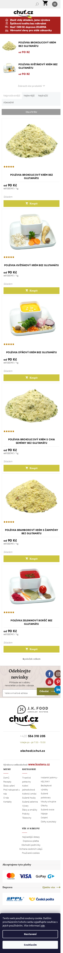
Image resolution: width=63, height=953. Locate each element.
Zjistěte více (48, 887)
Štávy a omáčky (29, 809)
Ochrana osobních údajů (30, 848)
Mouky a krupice (48, 801)
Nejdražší (43, 95)
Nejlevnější (29, 95)
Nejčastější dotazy (31, 836)
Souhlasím (30, 945)
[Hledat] (37, 4)
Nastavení (30, 934)
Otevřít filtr (31, 111)
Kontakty (7, 801)
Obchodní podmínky (31, 844)
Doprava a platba (31, 840)
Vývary (25, 805)
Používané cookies (31, 852)
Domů (6, 777)
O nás (6, 797)
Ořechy (44, 805)
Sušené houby (29, 797)
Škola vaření (9, 785)
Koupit (34, 204)
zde (43, 925)
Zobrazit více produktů (30, 85)
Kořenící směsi (29, 793)
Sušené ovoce (47, 809)
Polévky (25, 813)
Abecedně (8, 102)
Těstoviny (26, 817)
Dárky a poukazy (48, 821)
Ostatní (44, 817)
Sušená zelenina (30, 801)
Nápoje (44, 813)
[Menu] (55, 4)
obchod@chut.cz (32, 751)
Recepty (7, 781)
